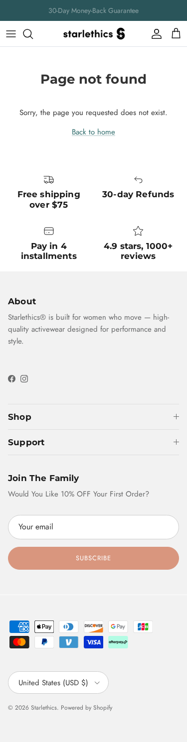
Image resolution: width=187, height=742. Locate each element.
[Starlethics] (93, 33)
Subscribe (93, 558)
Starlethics (44, 707)
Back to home (93, 131)
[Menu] (11, 34)
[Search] (33, 34)
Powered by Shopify (86, 707)
